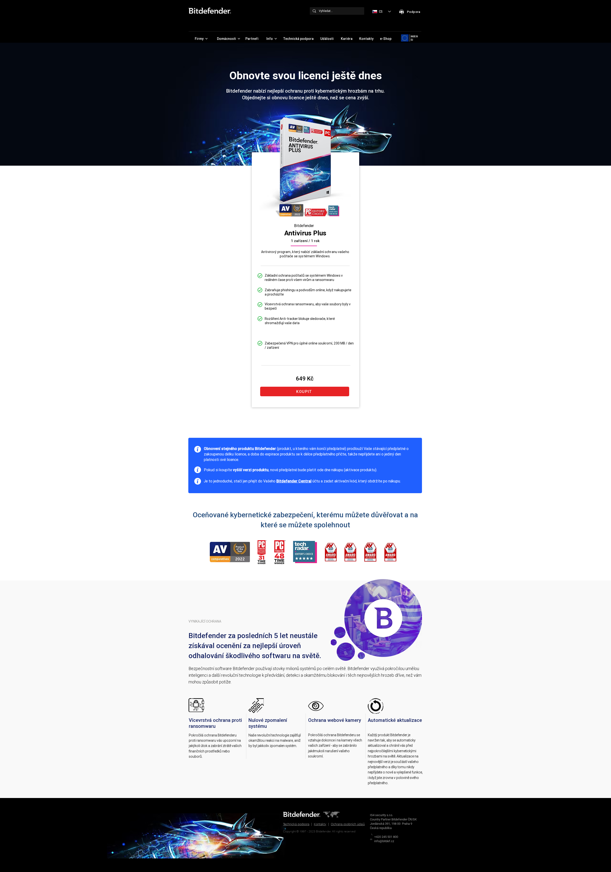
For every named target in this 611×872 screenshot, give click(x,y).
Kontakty (320, 824)
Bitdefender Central (293, 481)
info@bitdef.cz (384, 841)
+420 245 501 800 (386, 837)
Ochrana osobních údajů (348, 824)
